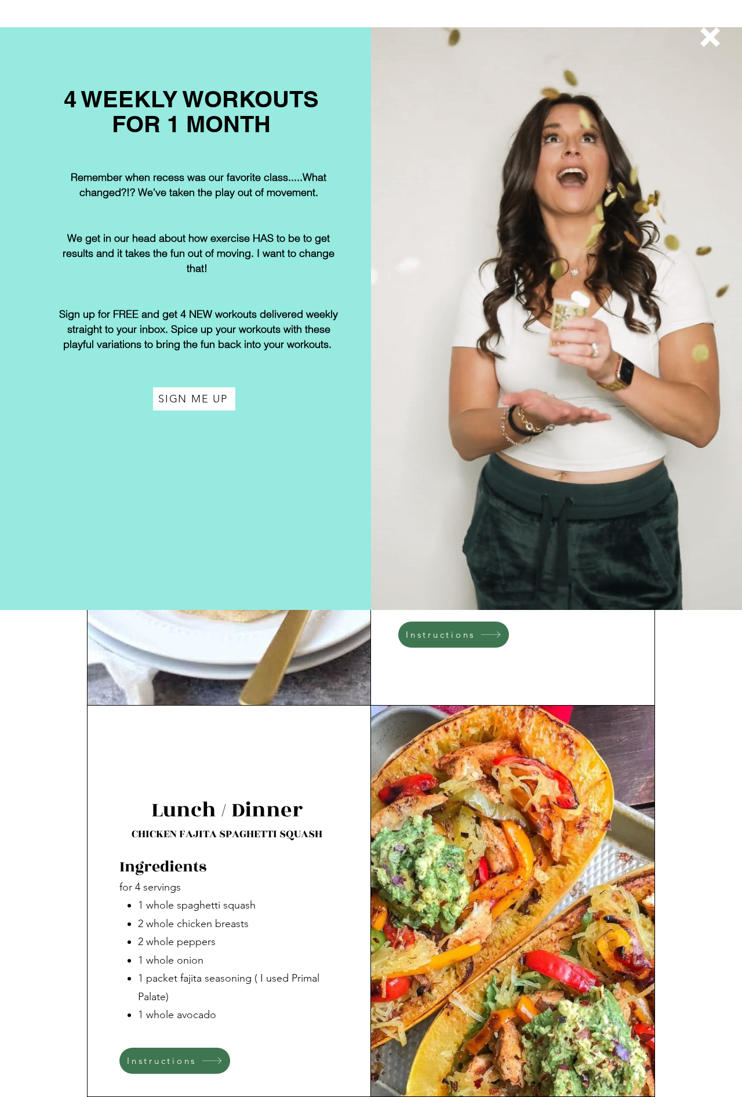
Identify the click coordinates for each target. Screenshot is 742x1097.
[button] (710, 37)
